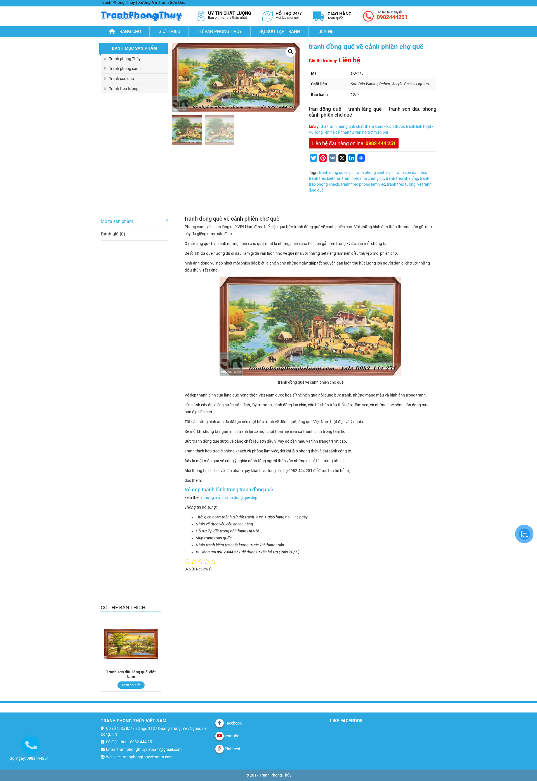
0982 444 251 (381, 143)
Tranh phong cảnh (125, 68)
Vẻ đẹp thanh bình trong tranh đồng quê (229, 489)
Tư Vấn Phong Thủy (219, 31)
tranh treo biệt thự (324, 178)
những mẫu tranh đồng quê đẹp (229, 497)
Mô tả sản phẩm (117, 221)
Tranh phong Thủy (125, 58)
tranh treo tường (401, 184)
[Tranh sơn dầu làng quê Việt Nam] (131, 644)
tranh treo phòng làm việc (363, 184)
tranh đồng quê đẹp (336, 172)
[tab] (134, 221)
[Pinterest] (219, 749)
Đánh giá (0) (113, 234)
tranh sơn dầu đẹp (410, 172)
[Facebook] (219, 723)
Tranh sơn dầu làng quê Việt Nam (131, 674)
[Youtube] (219, 736)
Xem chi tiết (131, 685)
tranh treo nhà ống (402, 178)
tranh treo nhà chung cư (363, 178)
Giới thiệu (169, 31)
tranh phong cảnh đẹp (373, 172)
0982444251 (392, 17)
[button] (291, 52)
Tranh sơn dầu (121, 78)
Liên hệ (325, 31)
